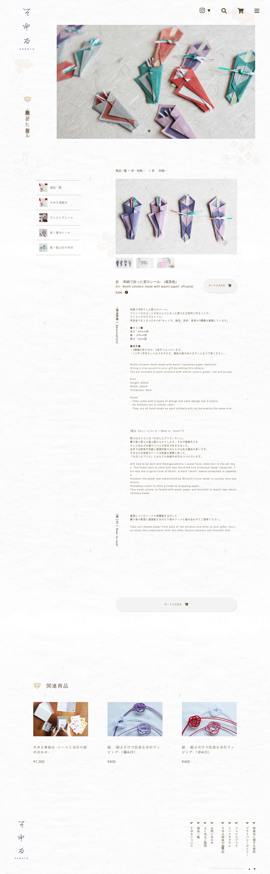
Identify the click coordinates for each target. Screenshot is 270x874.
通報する (233, 639)
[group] (176, 216)
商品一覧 (121, 170)
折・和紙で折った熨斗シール (140, 170)
